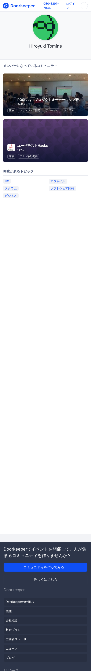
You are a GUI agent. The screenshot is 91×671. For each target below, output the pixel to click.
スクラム (69, 110)
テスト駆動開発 (29, 156)
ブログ (10, 658)
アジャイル (52, 110)
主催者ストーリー (17, 639)
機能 (9, 611)
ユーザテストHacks (32, 145)
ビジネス (11, 195)
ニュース (12, 648)
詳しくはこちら (45, 579)
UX (7, 181)
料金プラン (13, 629)
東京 (11, 110)
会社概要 (12, 620)
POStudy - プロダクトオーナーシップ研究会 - (52, 99)
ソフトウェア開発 (30, 110)
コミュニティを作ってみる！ (45, 567)
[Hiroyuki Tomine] (45, 54)
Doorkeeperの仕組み (20, 601)
